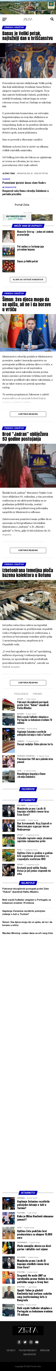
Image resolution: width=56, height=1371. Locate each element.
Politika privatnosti (28, 1350)
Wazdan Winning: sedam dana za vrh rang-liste (27, 933)
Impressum (44, 1350)
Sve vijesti (11, 1350)
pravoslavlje (25, 174)
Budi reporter (29, 1354)
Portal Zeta (22, 204)
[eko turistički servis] (28, 219)
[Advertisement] (28, 1063)
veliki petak (41, 174)
